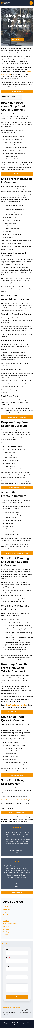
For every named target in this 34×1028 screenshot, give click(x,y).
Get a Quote (15, 39)
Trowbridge (24, 800)
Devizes (5, 918)
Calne (19, 800)
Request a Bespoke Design (17, 487)
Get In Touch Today (17, 91)
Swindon (6, 929)
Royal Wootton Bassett (10, 923)
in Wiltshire (22, 705)
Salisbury (6, 932)
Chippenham (5, 800)
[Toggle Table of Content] (18, 97)
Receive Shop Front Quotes (17, 812)
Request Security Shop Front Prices (17, 553)
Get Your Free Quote (17, 775)
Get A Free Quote (17, 892)
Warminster (6, 926)
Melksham (13, 800)
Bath (30, 800)
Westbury (6, 920)
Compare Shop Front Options (17, 417)
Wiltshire (6, 934)
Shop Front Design (12, 705)
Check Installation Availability (17, 711)
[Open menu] (31, 3)
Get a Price (17, 173)
